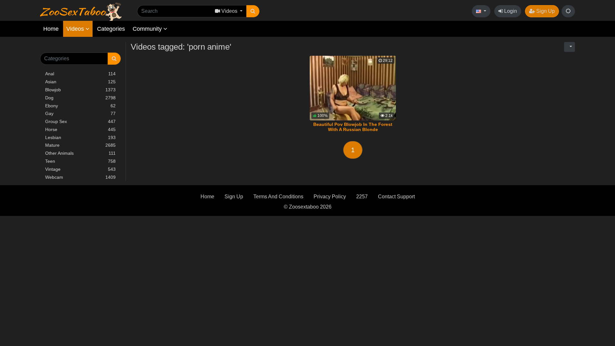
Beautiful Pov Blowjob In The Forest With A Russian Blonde (352, 127)
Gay (80, 113)
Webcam (80, 177)
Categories (111, 29)
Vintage (80, 169)
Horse (80, 129)
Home (51, 29)
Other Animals (80, 153)
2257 (362, 196)
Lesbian (80, 137)
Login (510, 11)
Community (148, 29)
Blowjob (80, 89)
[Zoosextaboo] (81, 11)
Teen (80, 161)
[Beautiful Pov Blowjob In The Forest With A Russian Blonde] (353, 88)
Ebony (80, 105)
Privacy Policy (330, 196)
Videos (76, 29)
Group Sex (80, 121)
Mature (80, 145)
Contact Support (396, 196)
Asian (80, 81)
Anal (80, 73)
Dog (80, 97)
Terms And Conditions (278, 196)
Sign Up (545, 11)
